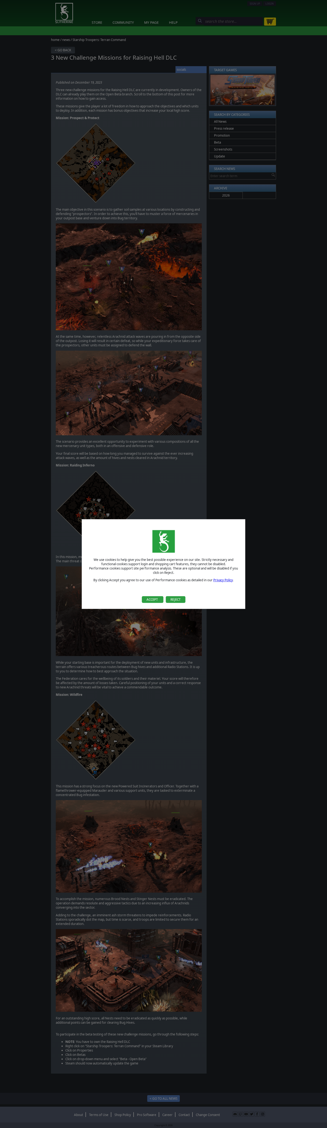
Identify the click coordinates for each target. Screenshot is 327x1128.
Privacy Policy (223, 580)
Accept (152, 599)
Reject (175, 599)
